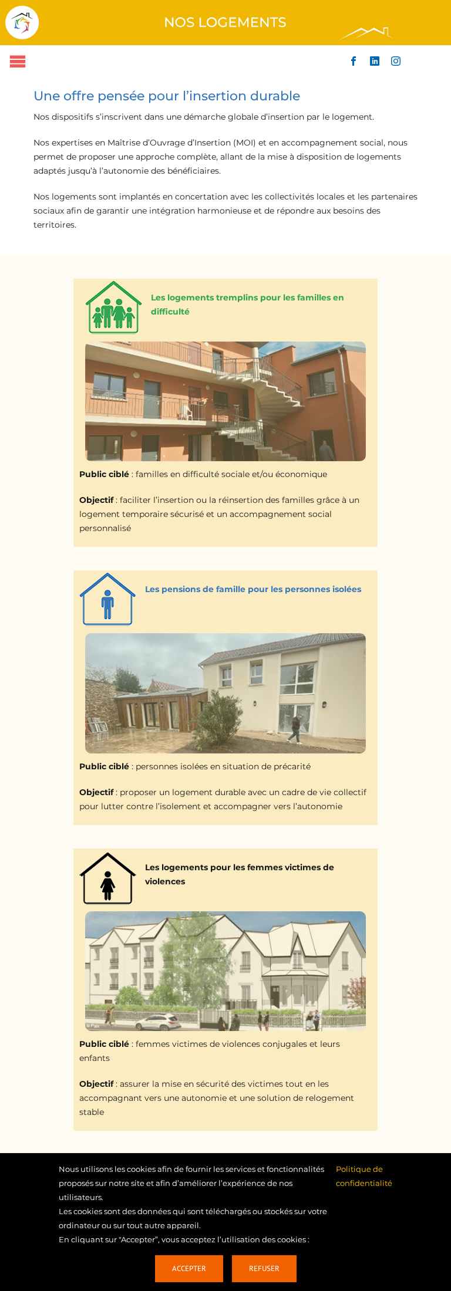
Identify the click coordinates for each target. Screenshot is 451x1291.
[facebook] (353, 61)
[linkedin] (374, 61)
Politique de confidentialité (364, 1176)
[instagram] (395, 61)
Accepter (189, 1268)
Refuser (264, 1268)
